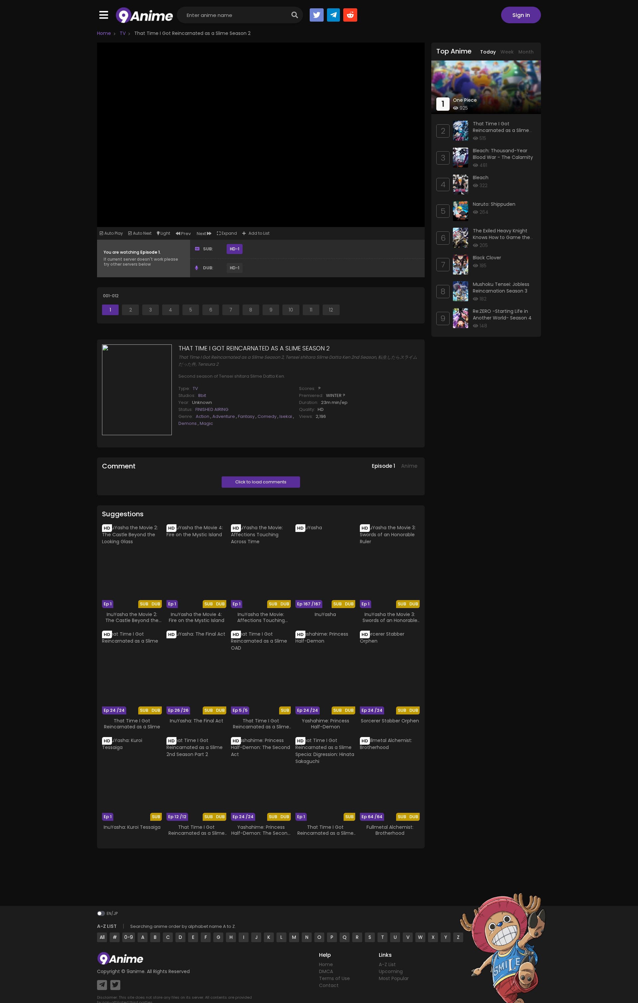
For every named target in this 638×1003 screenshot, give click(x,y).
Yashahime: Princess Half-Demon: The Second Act (260, 833)
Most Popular (394, 978)
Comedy (267, 416)
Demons (188, 423)
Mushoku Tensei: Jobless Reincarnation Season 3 (501, 287)
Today (488, 52)
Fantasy (247, 416)
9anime (136, 971)
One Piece (465, 100)
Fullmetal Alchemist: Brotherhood (390, 830)
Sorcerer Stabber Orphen (390, 720)
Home (104, 33)
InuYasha (325, 614)
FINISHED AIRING (211, 409)
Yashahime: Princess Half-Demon (325, 723)
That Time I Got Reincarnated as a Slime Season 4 (501, 130)
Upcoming (391, 971)
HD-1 (234, 249)
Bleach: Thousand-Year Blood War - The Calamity (503, 154)
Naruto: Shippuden (494, 204)
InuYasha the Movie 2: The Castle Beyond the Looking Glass (132, 620)
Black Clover (487, 257)
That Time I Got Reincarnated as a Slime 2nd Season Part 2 (196, 833)
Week (507, 52)
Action (203, 416)
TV (122, 33)
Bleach (480, 177)
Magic (206, 423)
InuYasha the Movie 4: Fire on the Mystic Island (196, 617)
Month (526, 52)
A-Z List (387, 964)
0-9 (128, 937)
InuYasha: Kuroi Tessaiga (132, 827)
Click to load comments (260, 482)
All (102, 937)
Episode (383, 465)
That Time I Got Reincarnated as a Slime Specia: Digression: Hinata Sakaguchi (325, 836)
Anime (409, 465)
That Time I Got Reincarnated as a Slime (132, 723)
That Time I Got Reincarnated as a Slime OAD (261, 726)
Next (202, 233)
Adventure (224, 416)
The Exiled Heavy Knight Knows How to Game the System (501, 237)
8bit (202, 395)
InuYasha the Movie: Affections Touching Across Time (261, 620)
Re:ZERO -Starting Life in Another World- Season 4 (502, 314)
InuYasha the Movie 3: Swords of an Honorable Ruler (390, 620)
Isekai (286, 416)
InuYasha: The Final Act (196, 720)
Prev (185, 233)
